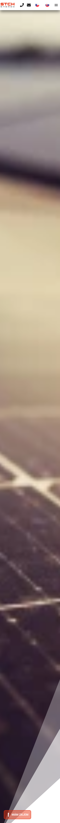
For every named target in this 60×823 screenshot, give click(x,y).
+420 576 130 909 (24, 434)
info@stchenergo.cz (25, 387)
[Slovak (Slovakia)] (47, 5)
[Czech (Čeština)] (37, 5)
